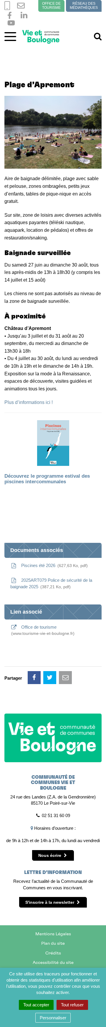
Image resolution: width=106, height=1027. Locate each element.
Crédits (53, 953)
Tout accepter (36, 1004)
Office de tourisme (51, 5)
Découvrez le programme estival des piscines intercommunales (47, 478)
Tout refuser (72, 1004)
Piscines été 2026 (53, 565)
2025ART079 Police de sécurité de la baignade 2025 (51, 583)
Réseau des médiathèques (84, 5)
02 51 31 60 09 (56, 815)
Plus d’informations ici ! (28, 402)
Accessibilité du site (53, 962)
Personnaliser (53, 1017)
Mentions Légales (53, 934)
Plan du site (53, 943)
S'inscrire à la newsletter (50, 902)
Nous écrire (50, 855)
